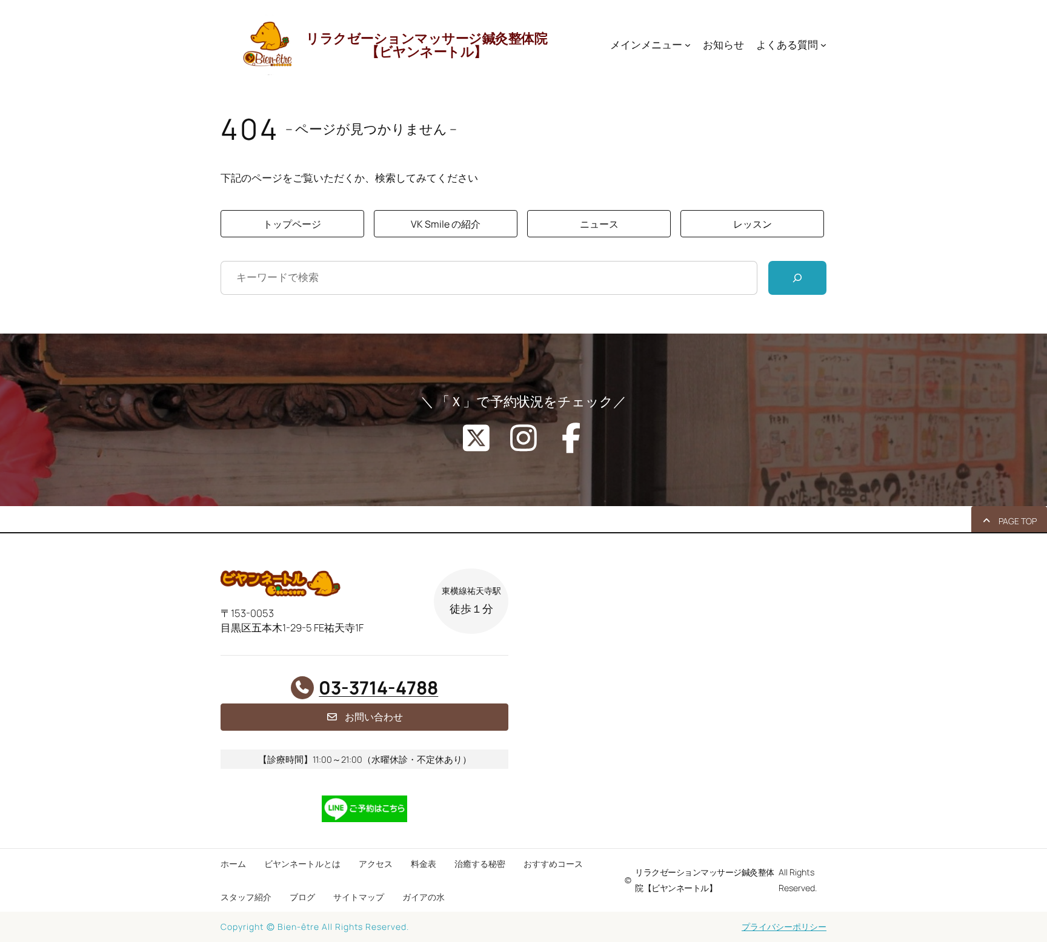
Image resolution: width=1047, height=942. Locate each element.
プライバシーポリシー (784, 926)
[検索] (797, 278)
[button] (292, 223)
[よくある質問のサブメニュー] (823, 45)
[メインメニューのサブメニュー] (688, 45)
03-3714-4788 (378, 687)
